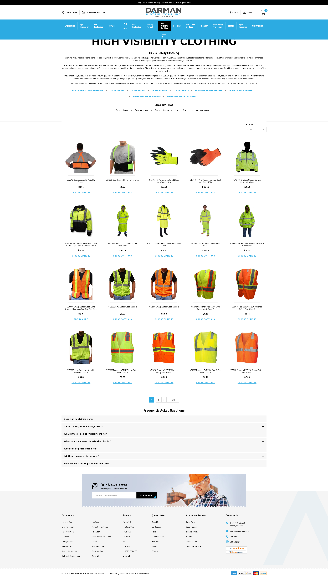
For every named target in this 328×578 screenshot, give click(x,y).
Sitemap (155, 551)
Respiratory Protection (218, 25)
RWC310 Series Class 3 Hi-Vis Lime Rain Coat (164, 244)
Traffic (231, 25)
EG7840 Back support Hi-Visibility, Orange (81, 181)
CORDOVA (127, 546)
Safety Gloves (124, 25)
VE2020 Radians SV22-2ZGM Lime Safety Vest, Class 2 (205, 308)
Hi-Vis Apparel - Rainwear (147, 96)
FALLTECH (127, 532)
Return (189, 536)
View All (126, 556)
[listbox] (255, 129)
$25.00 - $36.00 (162, 110)
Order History (191, 527)
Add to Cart (81, 319)
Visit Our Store (158, 536)
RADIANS (127, 536)
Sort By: (249, 125)
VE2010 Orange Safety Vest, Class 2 (164, 307)
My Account (251, 12)
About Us (156, 522)
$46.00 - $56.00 (202, 110)
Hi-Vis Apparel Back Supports (87, 90)
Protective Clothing (190, 25)
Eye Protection (84, 25)
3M (124, 541)
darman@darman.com (239, 531)
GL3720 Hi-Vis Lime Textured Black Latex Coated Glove (164, 181)
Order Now (190, 522)
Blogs (154, 546)
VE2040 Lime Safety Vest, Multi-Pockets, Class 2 (81, 371)
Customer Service (193, 546)
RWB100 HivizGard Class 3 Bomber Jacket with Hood (247, 181)
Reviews (155, 541)
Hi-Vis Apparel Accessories (181, 96)
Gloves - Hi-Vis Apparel (241, 90)
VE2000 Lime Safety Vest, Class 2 (122, 307)
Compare (80, 160)
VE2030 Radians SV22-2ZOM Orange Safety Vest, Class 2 (247, 308)
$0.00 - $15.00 (122, 110)
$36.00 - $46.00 (182, 110)
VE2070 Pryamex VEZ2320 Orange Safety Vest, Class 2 (164, 371)
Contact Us (156, 527)
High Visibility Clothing (164, 25)
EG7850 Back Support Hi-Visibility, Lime (122, 180)
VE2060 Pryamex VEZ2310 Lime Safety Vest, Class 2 (122, 371)
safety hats (217, 83)
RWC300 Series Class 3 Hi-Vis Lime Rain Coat (122, 244)
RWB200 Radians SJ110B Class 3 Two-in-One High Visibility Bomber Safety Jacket (81, 245)
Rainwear (204, 25)
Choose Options (81, 192)
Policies (155, 532)
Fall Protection (98, 25)
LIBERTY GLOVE (130, 551)
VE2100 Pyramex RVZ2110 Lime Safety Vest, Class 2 (205, 371)
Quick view (81, 154)
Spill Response (243, 25)
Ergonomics (70, 25)
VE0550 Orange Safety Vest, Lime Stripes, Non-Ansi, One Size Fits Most (81, 308)
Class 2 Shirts (159, 90)
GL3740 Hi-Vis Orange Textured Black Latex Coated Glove (205, 181)
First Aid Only (128, 527)
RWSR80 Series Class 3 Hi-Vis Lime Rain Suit (206, 244)
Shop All (164, 35)
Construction (257, 25)
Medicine (177, 25)
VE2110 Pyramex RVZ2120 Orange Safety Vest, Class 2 (247, 371)
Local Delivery (192, 532)
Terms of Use (191, 541)
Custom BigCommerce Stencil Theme (125, 573)
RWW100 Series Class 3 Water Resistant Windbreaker (247, 244)
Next (173, 400)
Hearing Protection (151, 25)
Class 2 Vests (117, 90)
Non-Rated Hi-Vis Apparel (209, 90)
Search (235, 12)
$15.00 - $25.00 (141, 110)
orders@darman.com (95, 12)
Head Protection (136, 25)
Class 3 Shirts (181, 90)
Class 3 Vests (138, 90)
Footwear (112, 25)
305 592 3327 (71, 12)
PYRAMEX (127, 522)
